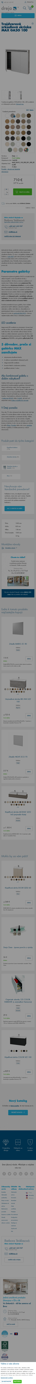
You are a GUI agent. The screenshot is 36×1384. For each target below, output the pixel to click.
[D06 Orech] (29, 115)
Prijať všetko (17, 1381)
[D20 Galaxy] (29, 121)
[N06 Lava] (7, 138)
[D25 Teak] (29, 127)
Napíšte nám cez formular (12, 236)
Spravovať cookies (7, 1378)
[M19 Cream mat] (15, 150)
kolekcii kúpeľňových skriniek (19, 400)
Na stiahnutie (14, 1214)
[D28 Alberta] (18, 132)
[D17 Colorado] (23, 121)
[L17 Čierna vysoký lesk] (23, 138)
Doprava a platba (6, 1214)
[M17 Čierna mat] (29, 144)
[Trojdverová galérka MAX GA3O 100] (6, 94)
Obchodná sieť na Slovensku (14, 1194)
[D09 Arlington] (7, 121)
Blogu (8, 425)
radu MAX (11, 256)
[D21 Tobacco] (7, 127)
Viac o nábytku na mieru (14, 508)
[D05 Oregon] (23, 115)
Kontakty (3, 1192)
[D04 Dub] (18, 115)
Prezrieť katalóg (17, 1112)
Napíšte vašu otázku (14, 1259)
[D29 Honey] (23, 132)
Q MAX (19, 398)
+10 (18, 807)
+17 (18, 694)
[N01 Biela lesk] (7, 115)
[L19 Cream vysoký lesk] (7, 144)
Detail (29, 659)
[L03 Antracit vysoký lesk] (12, 138)
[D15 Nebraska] (12, 121)
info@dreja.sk (13, 232)
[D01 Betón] (12, 115)
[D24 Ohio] (23, 127)
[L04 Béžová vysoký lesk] (18, 138)
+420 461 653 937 (9, 2)
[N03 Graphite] (29, 132)
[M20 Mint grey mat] (21, 150)
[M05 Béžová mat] (23, 144)
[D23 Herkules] (18, 127)
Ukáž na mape (11, 1324)
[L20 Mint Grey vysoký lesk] (12, 144)
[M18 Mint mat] (10, 150)
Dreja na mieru (5, 1200)
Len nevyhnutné (6, 1381)
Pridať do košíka (24, 192)
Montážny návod (10, 548)
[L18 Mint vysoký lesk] (29, 138)
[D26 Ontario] (7, 132)
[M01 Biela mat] (18, 144)
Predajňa (13, 1211)
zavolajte (29, 425)
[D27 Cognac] (12, 132)
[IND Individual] (26, 150)
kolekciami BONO (7, 398)
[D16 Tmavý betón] (18, 121)
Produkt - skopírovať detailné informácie (10, 170)
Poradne (13, 425)
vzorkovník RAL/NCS (19, 313)
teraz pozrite (15, 1106)
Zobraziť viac (20, 104)
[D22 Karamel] (12, 127)
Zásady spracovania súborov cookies (5, 1220)
